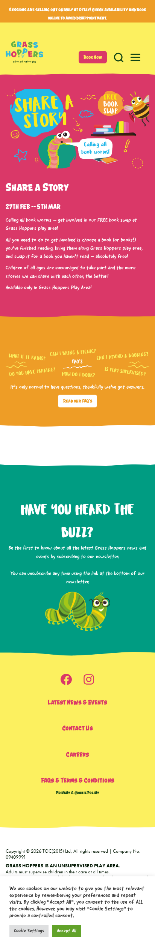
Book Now (93, 57)
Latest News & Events (77, 702)
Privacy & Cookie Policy (77, 792)
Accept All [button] (66, 930)
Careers (77, 754)
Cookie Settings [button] (29, 930)
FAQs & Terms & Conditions (77, 780)
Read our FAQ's (77, 401)
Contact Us (77, 728)
